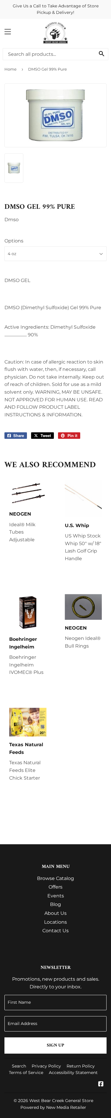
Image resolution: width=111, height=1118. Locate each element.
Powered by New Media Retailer (53, 1107)
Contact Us (55, 930)
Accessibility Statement (73, 1072)
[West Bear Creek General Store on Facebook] (101, 1084)
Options (13, 241)
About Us (55, 913)
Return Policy (81, 1066)
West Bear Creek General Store (61, 1100)
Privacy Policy (46, 1066)
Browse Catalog (55, 878)
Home (10, 69)
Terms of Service (26, 1072)
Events (55, 896)
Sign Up (55, 1045)
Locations (55, 922)
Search (19, 1066)
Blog (55, 904)
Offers (55, 887)
